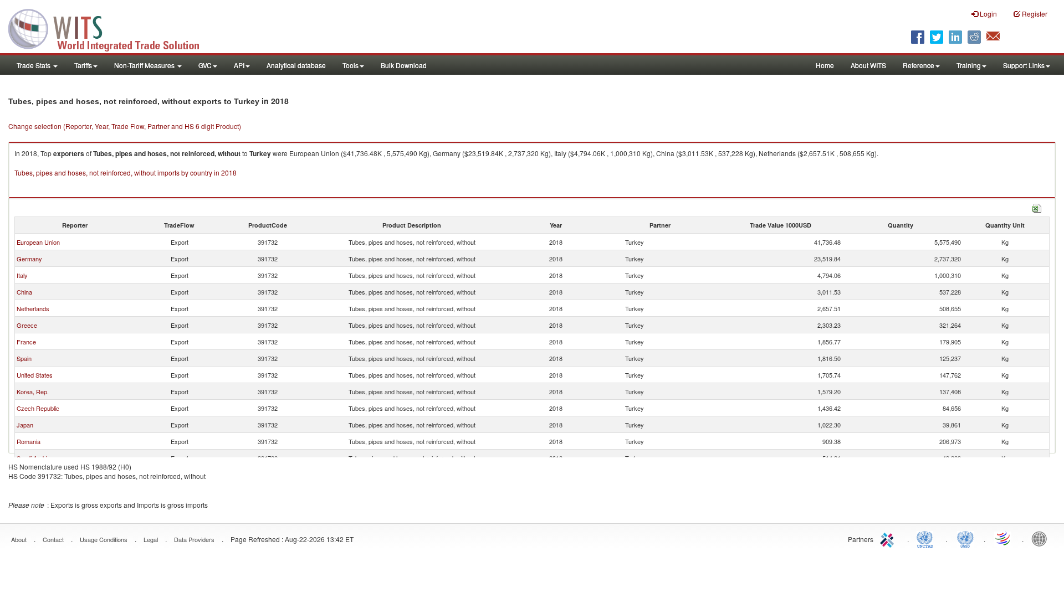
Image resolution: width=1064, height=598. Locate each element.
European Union (38, 242)
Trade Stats (34, 65)
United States (35, 374)
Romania (28, 441)
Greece (27, 325)
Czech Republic (38, 408)
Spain (24, 358)
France (26, 341)
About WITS (868, 65)
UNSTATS (965, 538)
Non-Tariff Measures (145, 65)
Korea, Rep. (33, 391)
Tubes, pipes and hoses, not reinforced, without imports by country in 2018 (125, 172)
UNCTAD (927, 538)
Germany (29, 258)
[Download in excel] (1036, 207)
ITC (889, 538)
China (24, 291)
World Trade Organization (1004, 538)
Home (825, 65)
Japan (25, 424)
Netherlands (33, 308)
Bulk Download (404, 65)
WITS (111, 27)
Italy (22, 275)
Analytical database (296, 65)
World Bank (1042, 538)
